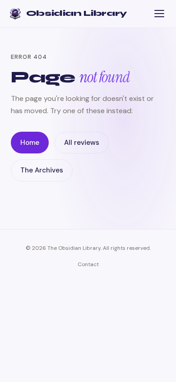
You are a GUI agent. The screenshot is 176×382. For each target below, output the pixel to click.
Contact (88, 264)
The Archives (41, 170)
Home (29, 142)
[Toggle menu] (159, 13)
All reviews (81, 142)
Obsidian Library (76, 13)
